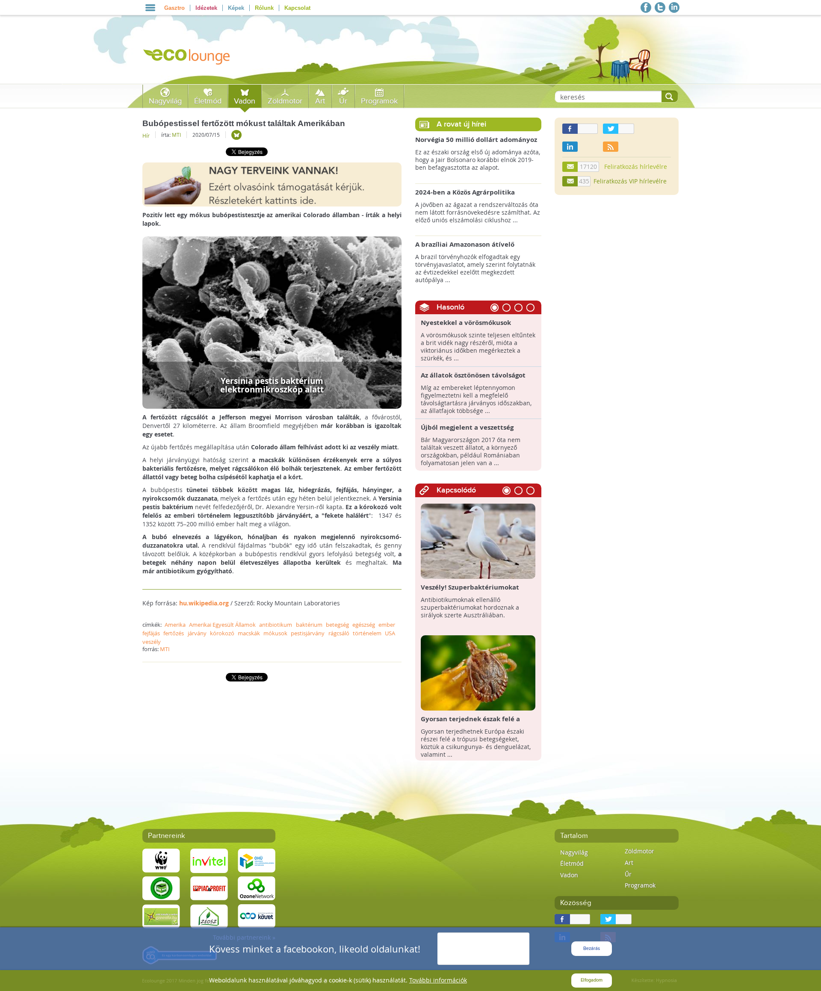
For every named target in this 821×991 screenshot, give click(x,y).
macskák (249, 633)
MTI (176, 134)
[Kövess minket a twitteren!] (660, 7)
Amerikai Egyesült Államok (222, 624)
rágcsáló (338, 633)
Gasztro (174, 8)
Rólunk (264, 8)
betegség (337, 624)
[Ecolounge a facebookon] (646, 7)
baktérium (309, 624)
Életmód (207, 101)
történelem (367, 633)
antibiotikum (275, 624)
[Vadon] (236, 135)
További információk (438, 980)
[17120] (570, 167)
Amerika (175, 624)
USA (390, 633)
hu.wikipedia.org (204, 603)
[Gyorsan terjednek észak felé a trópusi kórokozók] (478, 672)
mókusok (275, 633)
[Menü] (150, 7)
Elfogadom (591, 980)
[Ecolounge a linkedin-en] (674, 7)
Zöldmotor (285, 101)
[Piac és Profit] (209, 888)
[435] (570, 181)
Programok (379, 101)
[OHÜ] (256, 860)
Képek (236, 8)
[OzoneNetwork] (256, 888)
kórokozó (222, 633)
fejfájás (151, 633)
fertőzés (173, 633)
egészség (363, 624)
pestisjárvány (308, 633)
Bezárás (591, 948)
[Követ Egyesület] (256, 915)
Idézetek (206, 8)
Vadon (244, 101)
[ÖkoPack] (161, 888)
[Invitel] (209, 860)
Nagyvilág (165, 101)
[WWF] (161, 860)
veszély (151, 642)
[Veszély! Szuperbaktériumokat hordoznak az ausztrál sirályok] (478, 541)
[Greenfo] (161, 915)
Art (320, 101)
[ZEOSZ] (209, 915)
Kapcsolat (297, 8)
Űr (343, 101)
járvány (197, 633)
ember (386, 624)
